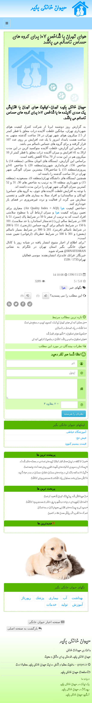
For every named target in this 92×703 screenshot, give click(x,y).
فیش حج (81, 437)
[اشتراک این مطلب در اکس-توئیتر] (16, 303)
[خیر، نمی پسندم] (27, 295)
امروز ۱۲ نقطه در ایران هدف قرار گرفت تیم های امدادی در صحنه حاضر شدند (53, 461)
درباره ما (85, 679)
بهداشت (77, 598)
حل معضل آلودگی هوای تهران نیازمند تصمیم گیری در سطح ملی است (54, 323)
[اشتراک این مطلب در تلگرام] (30, 303)
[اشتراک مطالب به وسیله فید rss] (9, 303)
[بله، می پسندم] (45, 295)
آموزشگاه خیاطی (76, 431)
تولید (64, 604)
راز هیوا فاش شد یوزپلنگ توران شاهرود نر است (65, 496)
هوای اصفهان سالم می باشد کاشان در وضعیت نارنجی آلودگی (58, 339)
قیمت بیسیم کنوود (75, 443)
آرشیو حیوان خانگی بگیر (77, 695)
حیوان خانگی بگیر (49, 8)
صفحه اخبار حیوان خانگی (45, 622)
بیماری (53, 598)
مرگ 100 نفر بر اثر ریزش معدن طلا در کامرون (67, 513)
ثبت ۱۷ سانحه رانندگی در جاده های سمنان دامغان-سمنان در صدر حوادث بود (52, 473)
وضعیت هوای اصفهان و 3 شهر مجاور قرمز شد (65, 334)
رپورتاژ (26, 598)
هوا (62, 208)
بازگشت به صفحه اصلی (23, 628)
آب (65, 598)
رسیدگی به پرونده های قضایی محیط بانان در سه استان (61, 508)
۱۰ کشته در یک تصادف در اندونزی (70, 328)
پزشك (40, 598)
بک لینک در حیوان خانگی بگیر (74, 684)
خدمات (51, 604)
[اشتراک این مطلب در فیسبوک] (23, 303)
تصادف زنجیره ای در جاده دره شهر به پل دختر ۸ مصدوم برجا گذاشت (56, 502)
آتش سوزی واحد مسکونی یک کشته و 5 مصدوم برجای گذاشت (58, 478)
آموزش (77, 604)
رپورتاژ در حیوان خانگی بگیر (75, 689)
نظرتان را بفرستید (73, 413)
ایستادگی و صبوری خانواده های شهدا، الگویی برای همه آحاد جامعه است (55, 467)
